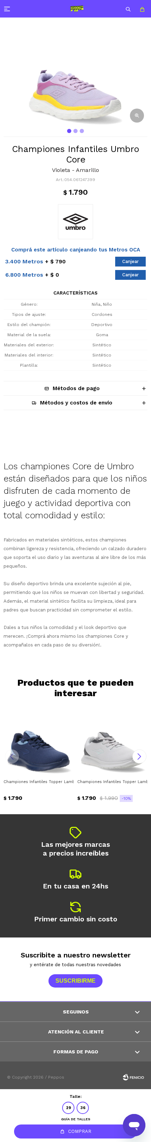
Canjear (130, 261)
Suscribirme (75, 981)
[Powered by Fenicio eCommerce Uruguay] (133, 1077)
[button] (128, 9)
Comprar (79, 1131)
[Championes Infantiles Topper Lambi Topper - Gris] (112, 740)
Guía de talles (75, 1119)
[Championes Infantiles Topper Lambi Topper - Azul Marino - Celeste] (39, 740)
